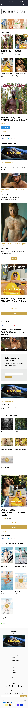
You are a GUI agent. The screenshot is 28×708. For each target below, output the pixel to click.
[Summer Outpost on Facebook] (9, 686)
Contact (14, 672)
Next (24, 24)
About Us (14, 677)
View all (14, 258)
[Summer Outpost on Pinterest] (12, 686)
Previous (3, 24)
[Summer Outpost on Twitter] (6, 686)
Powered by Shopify (22, 700)
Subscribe (8, 377)
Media (14, 675)
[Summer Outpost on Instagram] (15, 686)
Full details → (4, 131)
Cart (26, 4)
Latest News (14, 631)
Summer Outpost (13, 700)
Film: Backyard (14, 633)
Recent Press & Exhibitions (14, 674)
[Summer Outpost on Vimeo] (21, 686)
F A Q (14, 679)
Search (14, 670)
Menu (4, 4)
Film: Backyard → (7, 162)
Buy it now (14, 313)
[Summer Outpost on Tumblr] (18, 686)
